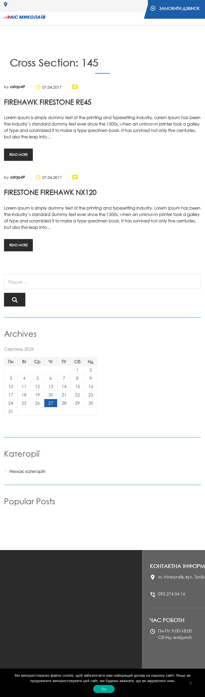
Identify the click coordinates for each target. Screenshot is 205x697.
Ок (103, 689)
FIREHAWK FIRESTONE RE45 (47, 102)
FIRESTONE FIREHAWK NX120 (50, 192)
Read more (18, 155)
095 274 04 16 (171, 594)
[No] (190, 682)
